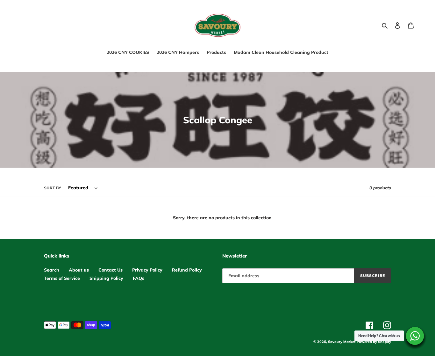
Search (51, 270)
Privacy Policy (147, 270)
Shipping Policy (106, 278)
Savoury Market (341, 341)
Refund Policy (187, 270)
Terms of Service (62, 278)
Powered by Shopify (374, 341)
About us (79, 270)
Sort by (52, 187)
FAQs (138, 278)
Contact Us (110, 270)
